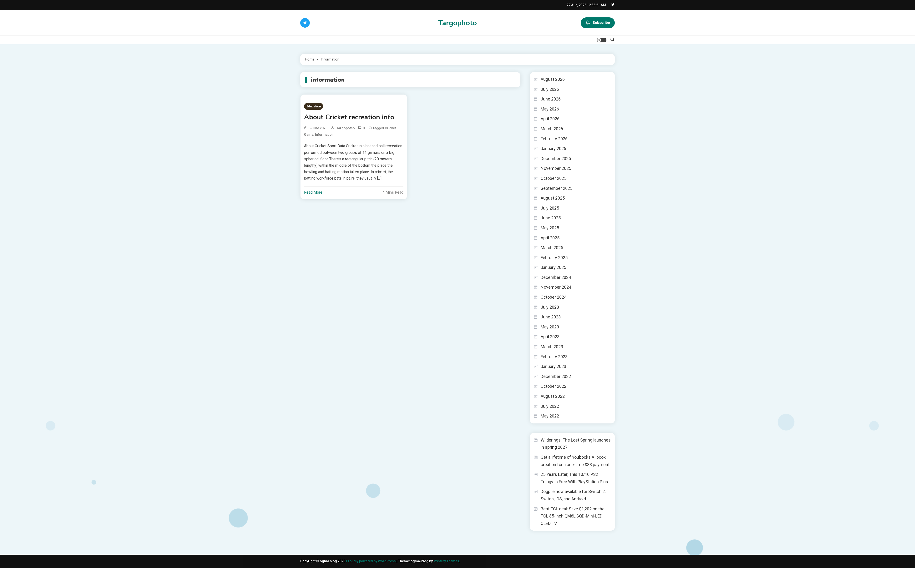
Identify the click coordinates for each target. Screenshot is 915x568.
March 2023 (552, 346)
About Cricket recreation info (349, 117)
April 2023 (550, 336)
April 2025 (550, 237)
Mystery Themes (446, 561)
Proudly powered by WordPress (371, 561)
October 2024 (553, 297)
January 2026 (553, 148)
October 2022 (553, 386)
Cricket (390, 128)
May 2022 (550, 415)
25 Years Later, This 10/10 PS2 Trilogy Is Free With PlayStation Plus (574, 478)
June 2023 (551, 316)
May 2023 (550, 326)
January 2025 (553, 267)
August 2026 (553, 79)
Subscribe (601, 22)
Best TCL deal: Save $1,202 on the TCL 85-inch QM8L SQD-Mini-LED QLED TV (573, 516)
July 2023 (550, 307)
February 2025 (554, 257)
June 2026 (551, 98)
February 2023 (554, 356)
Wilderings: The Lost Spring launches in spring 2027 (576, 443)
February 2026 (554, 138)
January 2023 (553, 366)
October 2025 (553, 178)
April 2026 (550, 118)
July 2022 (550, 406)
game (308, 134)
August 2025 (553, 198)
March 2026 (552, 128)
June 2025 (551, 217)
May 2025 (550, 227)
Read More (313, 192)
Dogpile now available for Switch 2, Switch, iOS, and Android (573, 495)
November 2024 (556, 287)
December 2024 (556, 277)
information (324, 134)
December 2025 (556, 158)
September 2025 (556, 188)
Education (313, 106)
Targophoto (457, 23)
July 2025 (550, 208)
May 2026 (550, 108)
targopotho (345, 128)
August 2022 (553, 396)
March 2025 (552, 247)
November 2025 (556, 168)
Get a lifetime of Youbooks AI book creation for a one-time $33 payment (575, 461)
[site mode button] (601, 40)
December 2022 (556, 376)
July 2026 (550, 89)
